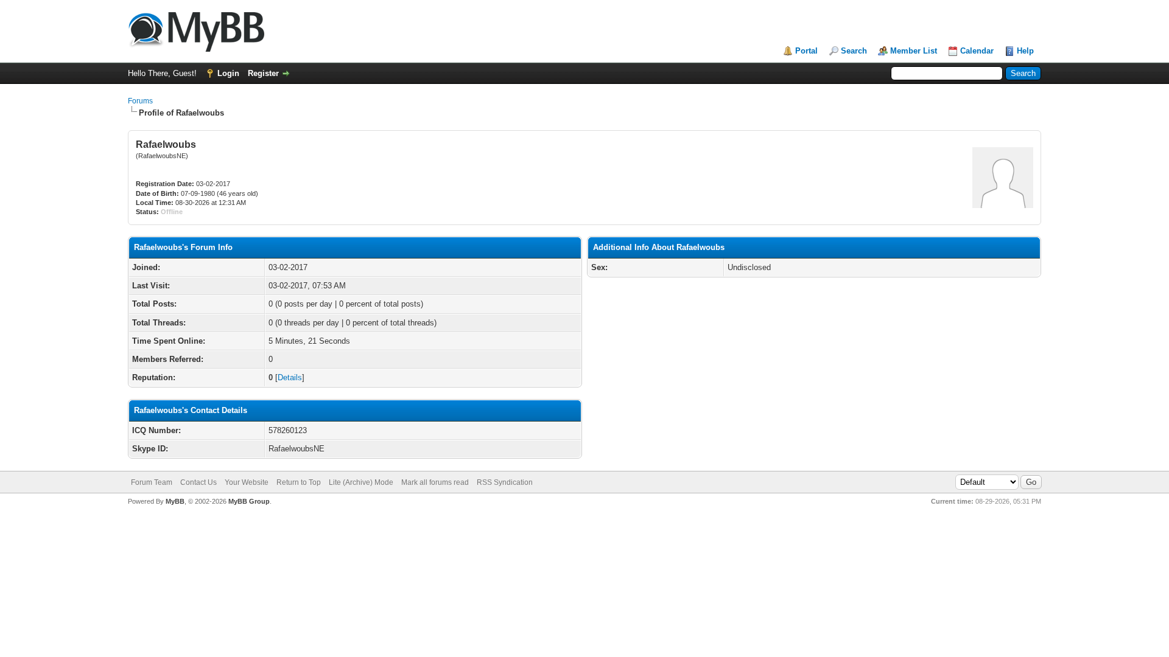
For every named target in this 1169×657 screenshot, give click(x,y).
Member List (913, 50)
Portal (806, 50)
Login (228, 73)
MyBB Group (249, 501)
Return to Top (298, 482)
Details (290, 377)
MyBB (175, 501)
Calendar (977, 50)
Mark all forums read (435, 482)
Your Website (247, 482)
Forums (140, 101)
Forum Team (151, 482)
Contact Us (198, 482)
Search (854, 50)
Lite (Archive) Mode (361, 482)
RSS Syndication (505, 482)
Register (263, 73)
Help (1025, 50)
